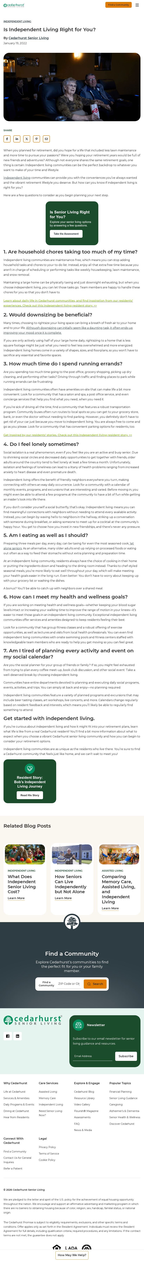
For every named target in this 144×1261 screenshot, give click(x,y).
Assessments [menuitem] (82, 1117)
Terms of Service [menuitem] (49, 1153)
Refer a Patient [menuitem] (13, 1168)
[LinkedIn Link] (17, 1036)
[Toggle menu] (137, 5)
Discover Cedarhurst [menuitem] (121, 1123)
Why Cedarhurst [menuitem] (15, 1083)
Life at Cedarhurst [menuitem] (14, 1091)
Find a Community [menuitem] (15, 1151)
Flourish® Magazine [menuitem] (86, 1111)
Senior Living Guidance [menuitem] (123, 1098)
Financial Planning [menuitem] (120, 1091)
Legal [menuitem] (43, 1138)
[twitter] (26, 138)
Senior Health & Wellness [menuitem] (124, 1117)
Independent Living (17, 21)
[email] (46, 138)
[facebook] (7, 138)
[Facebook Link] (8, 1036)
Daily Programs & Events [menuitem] (19, 1104)
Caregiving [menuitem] (116, 1104)
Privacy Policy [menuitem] (47, 1147)
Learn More (16, 898)
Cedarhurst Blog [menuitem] (84, 1091)
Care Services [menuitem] (48, 1083)
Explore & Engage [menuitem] (87, 1083)
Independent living (17, 177)
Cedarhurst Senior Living (29, 38)
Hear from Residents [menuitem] (16, 1117)
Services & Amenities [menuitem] (16, 1098)
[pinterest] (36, 138)
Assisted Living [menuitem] (48, 1091)
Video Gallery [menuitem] (82, 1104)
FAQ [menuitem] (77, 1123)
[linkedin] (16, 138)
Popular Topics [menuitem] (120, 1083)
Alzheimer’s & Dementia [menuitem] (124, 1111)
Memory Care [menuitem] (47, 1098)
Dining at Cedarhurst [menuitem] (16, 1111)
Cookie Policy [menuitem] (47, 1160)
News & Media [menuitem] (83, 1130)
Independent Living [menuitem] (51, 1104)
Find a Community (118, 5)
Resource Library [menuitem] (84, 1098)
